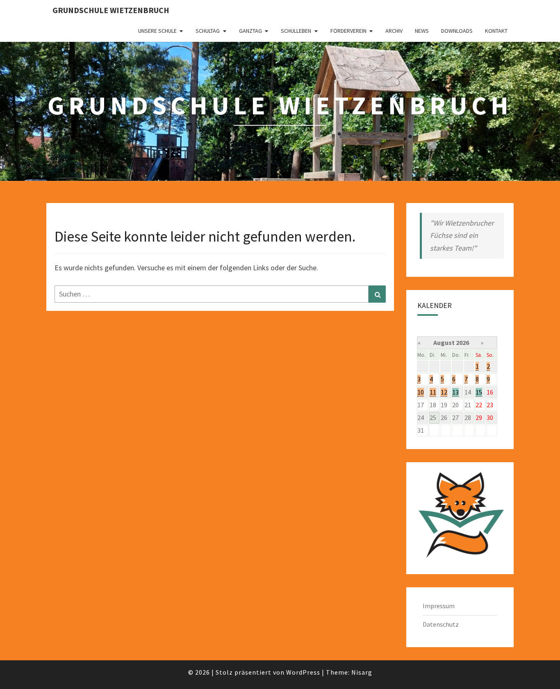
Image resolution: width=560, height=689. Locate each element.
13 (455, 392)
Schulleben (296, 30)
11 (433, 392)
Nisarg (361, 672)
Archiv (394, 30)
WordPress (303, 672)
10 (420, 392)
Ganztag (250, 30)
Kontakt (496, 30)
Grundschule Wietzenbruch (110, 10)
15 (479, 392)
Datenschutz (441, 624)
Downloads (457, 30)
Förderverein (348, 30)
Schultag (208, 30)
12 (444, 392)
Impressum (439, 606)
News (422, 30)
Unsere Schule (157, 30)
